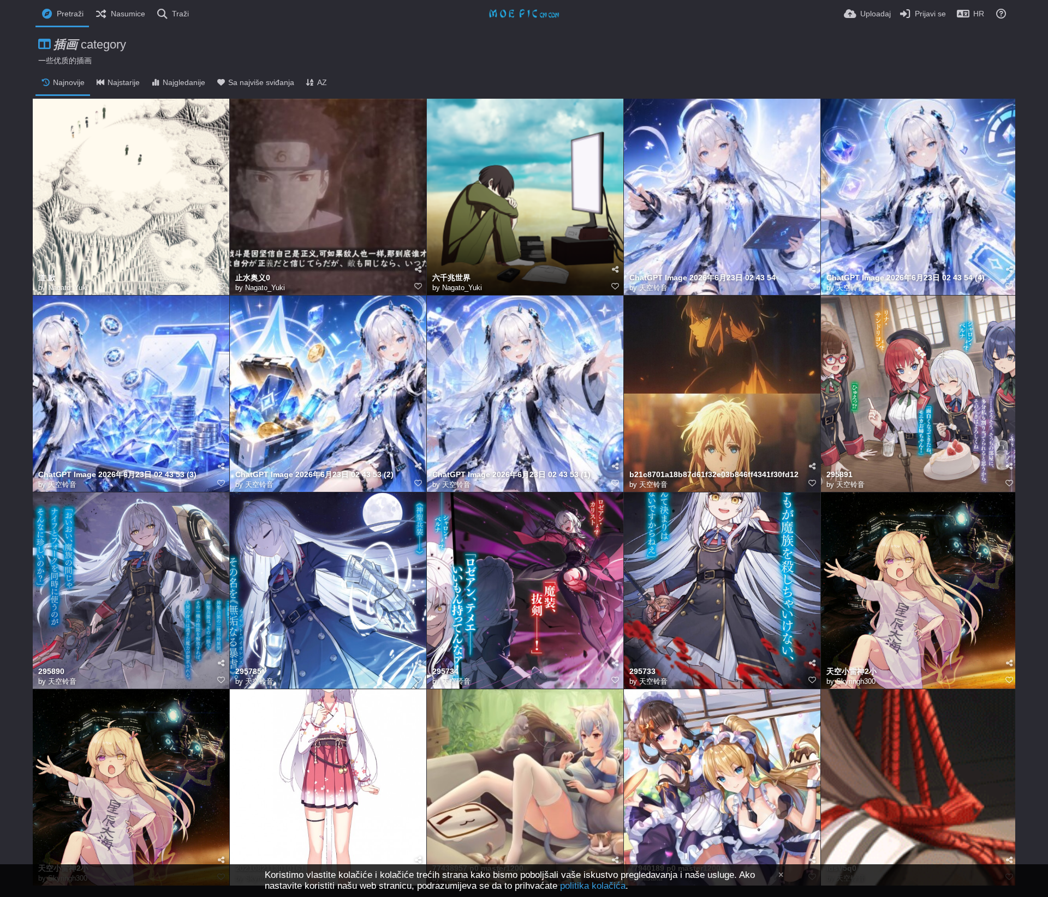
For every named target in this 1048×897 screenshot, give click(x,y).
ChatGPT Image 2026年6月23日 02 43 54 (702, 278)
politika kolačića (593, 886)
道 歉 (47, 278)
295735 (248, 671)
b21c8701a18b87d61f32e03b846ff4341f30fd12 (714, 475)
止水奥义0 (252, 278)
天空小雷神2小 (851, 671)
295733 (642, 671)
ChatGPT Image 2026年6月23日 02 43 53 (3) (117, 475)
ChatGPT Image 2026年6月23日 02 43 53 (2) (314, 475)
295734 (445, 671)
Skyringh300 (856, 681)
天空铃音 (653, 288)
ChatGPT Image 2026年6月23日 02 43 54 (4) (905, 278)
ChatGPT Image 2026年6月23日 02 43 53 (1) (511, 475)
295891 (839, 475)
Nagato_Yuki (68, 288)
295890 (51, 671)
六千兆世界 (451, 278)
